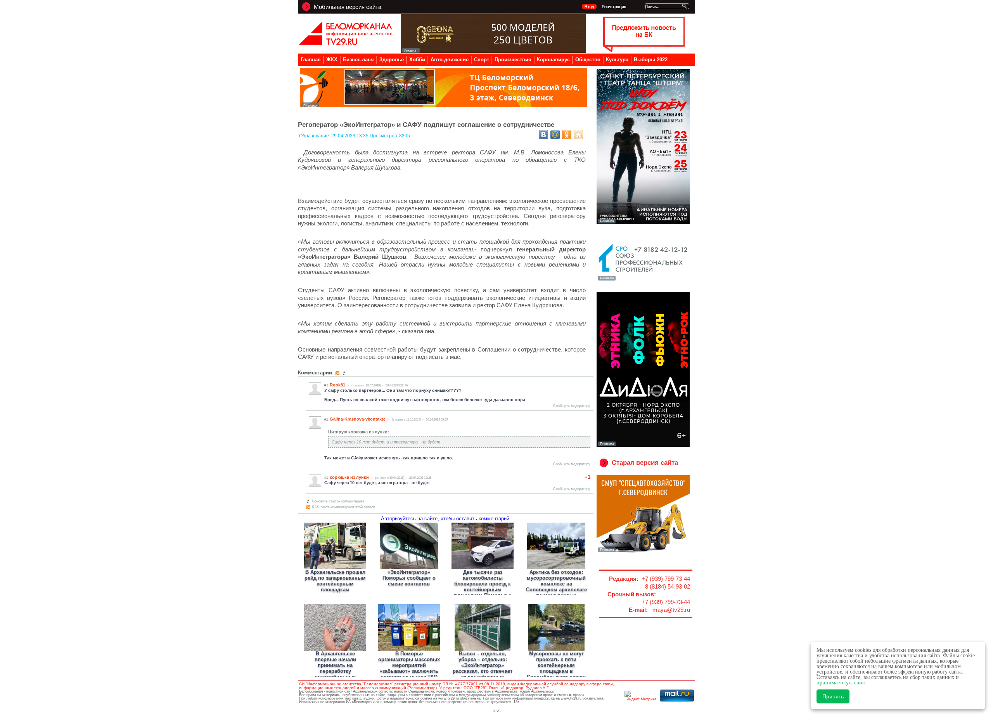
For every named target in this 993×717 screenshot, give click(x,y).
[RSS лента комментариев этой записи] (338, 373)
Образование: (315, 136)
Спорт (481, 59)
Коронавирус (553, 59)
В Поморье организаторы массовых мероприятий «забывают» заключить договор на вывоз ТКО (409, 665)
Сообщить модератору (571, 406)
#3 (326, 385)
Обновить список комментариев (338, 501)
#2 (326, 419)
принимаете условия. (841, 683)
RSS (497, 711)
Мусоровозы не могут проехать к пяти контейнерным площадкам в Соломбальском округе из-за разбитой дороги (556, 668)
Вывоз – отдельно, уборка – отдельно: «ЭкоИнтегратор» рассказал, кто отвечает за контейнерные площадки (482, 668)
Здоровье (391, 59)
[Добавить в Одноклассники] (566, 134)
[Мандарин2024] (443, 105)
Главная (311, 59)
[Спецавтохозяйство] (643, 551)
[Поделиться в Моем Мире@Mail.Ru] (555, 134)
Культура (617, 59)
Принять (833, 696)
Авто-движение (450, 59)
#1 (326, 478)
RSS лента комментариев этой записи (343, 507)
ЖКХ (331, 59)
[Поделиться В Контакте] (543, 134)
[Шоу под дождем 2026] (643, 222)
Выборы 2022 (651, 59)
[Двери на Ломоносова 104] (493, 50)
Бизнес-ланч (358, 59)
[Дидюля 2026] (643, 445)
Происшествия (513, 59)
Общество (587, 59)
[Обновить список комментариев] (345, 373)
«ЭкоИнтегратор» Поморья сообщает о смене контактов (409, 578)
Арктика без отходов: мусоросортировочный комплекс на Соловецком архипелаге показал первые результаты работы (556, 586)
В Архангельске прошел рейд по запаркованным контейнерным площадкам (335, 580)
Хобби (417, 59)
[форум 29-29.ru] (643, 279)
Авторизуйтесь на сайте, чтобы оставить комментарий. (446, 518)
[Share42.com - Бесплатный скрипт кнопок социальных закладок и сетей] (578, 134)
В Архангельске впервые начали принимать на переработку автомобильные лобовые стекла (335, 668)
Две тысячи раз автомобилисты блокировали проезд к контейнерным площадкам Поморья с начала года (482, 586)
